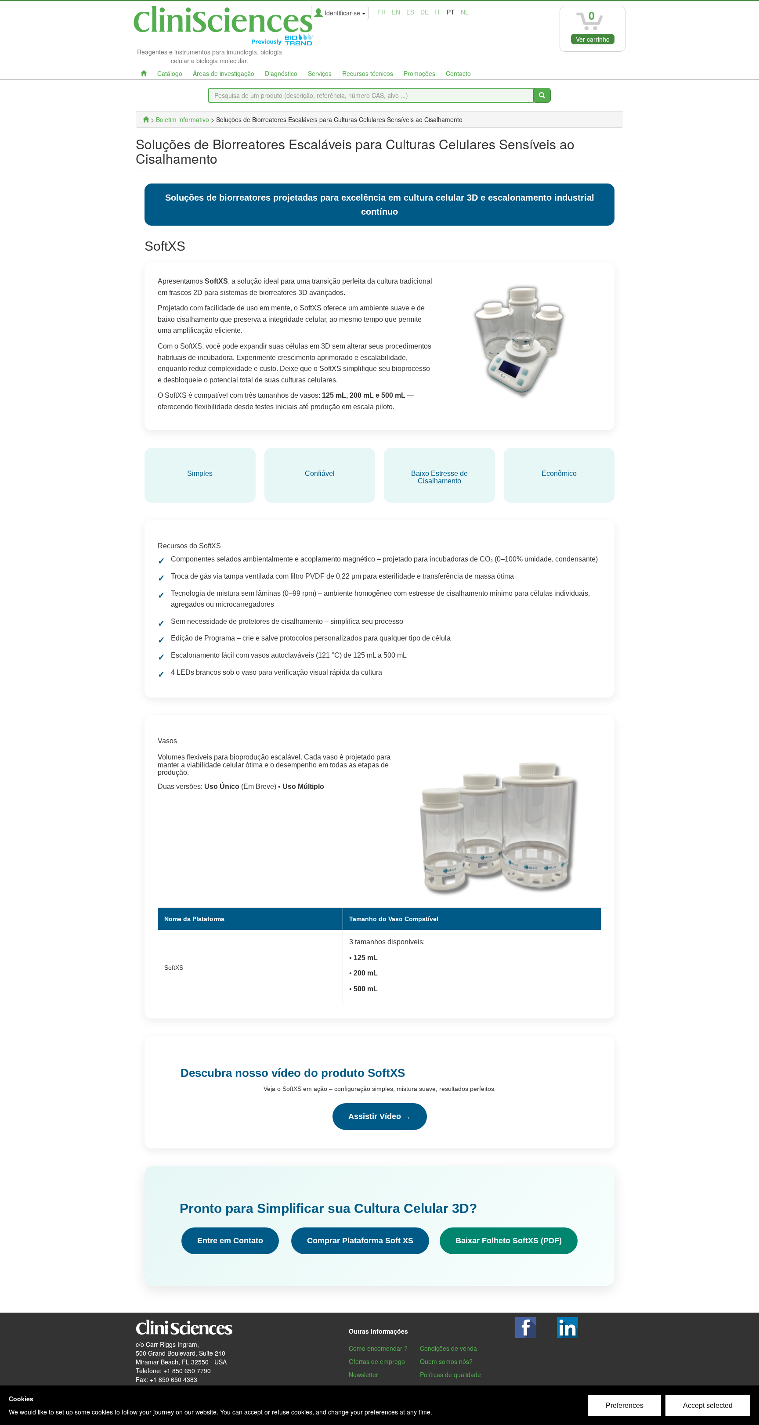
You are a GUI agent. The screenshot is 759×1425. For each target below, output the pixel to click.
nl (465, 11)
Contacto (458, 73)
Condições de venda (448, 1348)
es (410, 11)
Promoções (419, 73)
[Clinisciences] (146, 119)
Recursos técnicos (367, 73)
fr (381, 11)
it (438, 11)
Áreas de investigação (223, 73)
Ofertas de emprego (377, 1361)
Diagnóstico (281, 73)
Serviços (320, 73)
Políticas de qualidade (450, 1374)
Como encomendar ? (378, 1348)
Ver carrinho (593, 39)
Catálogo (169, 73)
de (424, 11)
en (396, 11)
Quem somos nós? (446, 1361)
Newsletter (363, 1374)
